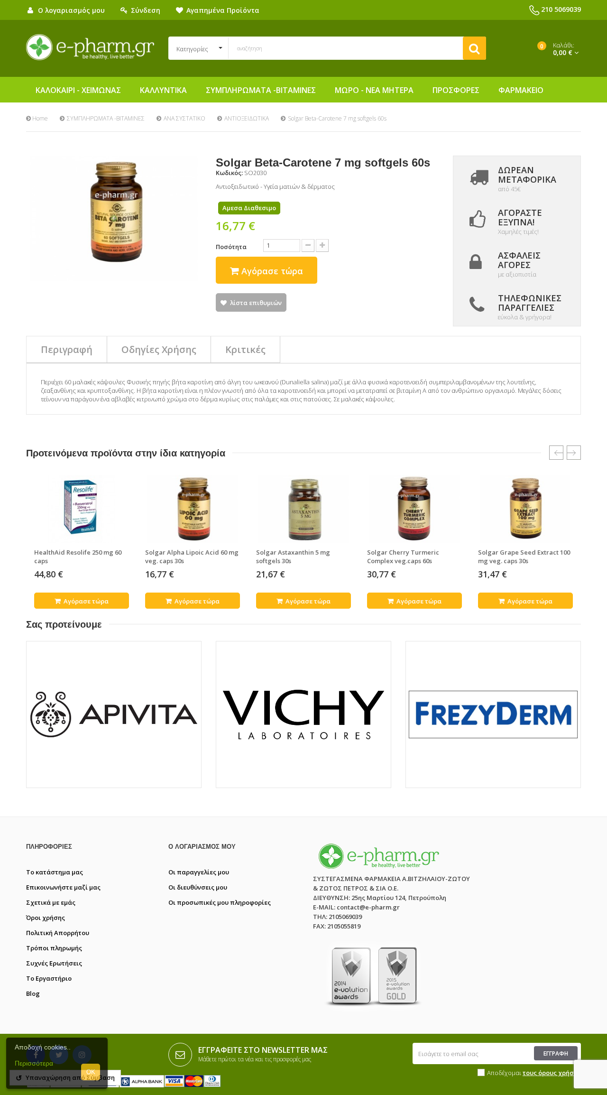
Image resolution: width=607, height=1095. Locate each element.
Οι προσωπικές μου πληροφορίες (219, 902)
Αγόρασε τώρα (85, 601)
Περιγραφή (66, 349)
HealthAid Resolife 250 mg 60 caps (77, 556)
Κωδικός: (229, 172)
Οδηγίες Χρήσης (158, 349)
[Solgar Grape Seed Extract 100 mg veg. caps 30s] (525, 508)
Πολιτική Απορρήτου (57, 932)
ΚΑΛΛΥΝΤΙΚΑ (163, 90)
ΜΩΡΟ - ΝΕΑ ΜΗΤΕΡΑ (374, 90)
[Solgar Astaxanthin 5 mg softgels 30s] (303, 508)
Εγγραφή (555, 1053)
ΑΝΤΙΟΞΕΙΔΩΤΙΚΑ (246, 118)
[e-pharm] (90, 47)
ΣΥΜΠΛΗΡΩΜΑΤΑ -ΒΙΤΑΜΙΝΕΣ (261, 90)
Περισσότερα (34, 1063)
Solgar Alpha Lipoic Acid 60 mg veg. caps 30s (192, 556)
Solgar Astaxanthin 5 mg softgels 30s (293, 556)
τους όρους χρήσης (552, 1072)
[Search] (474, 48)
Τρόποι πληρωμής (54, 948)
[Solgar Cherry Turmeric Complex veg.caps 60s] (414, 508)
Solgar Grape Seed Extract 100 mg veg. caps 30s (524, 556)
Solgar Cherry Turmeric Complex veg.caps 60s (403, 556)
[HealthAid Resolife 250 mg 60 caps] (81, 508)
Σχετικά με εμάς (50, 902)
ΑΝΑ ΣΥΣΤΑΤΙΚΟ (184, 118)
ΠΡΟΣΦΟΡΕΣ (455, 90)
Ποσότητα (231, 246)
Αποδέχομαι (534, 1072)
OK (90, 1072)
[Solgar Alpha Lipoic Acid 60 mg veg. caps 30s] (192, 508)
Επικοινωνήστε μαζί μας (63, 887)
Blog (33, 993)
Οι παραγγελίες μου (198, 872)
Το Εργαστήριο (49, 978)
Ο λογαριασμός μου (202, 846)
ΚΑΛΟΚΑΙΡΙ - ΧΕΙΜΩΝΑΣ (78, 90)
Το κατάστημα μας (54, 872)
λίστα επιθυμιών (256, 302)
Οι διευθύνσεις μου (197, 887)
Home (39, 118)
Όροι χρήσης (45, 917)
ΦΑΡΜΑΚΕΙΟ (520, 90)
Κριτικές (245, 349)
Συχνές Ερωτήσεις (54, 963)
